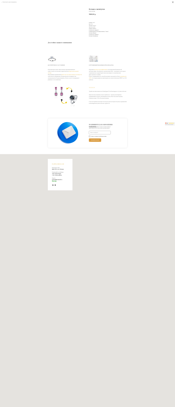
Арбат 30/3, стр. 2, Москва (58, 169)
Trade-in (92, 87)
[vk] (53, 185)
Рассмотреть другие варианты (10, 2)
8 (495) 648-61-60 (58, 164)
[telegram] (55, 185)
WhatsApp (54, 181)
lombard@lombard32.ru (57, 179)
